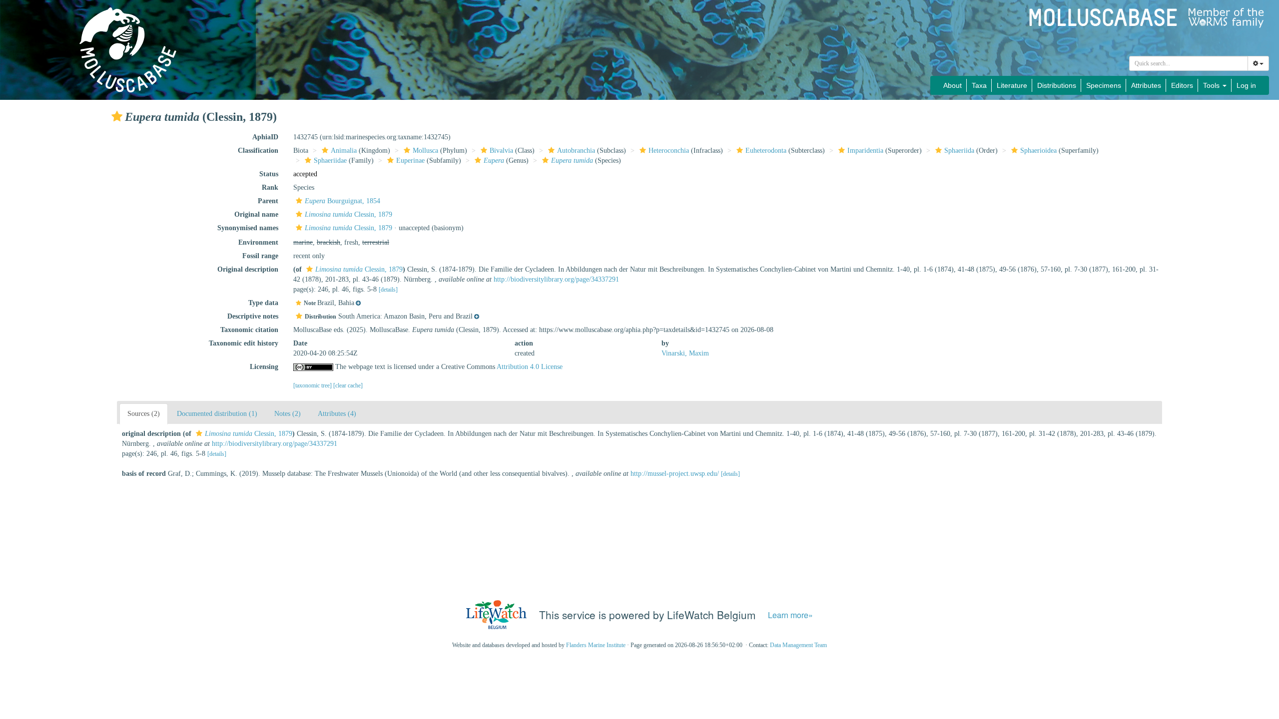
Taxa (979, 85)
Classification (258, 150)
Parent (268, 201)
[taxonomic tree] (313, 385)
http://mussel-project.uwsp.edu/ (675, 473)
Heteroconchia (668, 150)
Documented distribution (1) (217, 413)
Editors (1182, 85)
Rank (270, 187)
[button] (117, 116)
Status (268, 174)
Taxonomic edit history (243, 343)
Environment (258, 242)
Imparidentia (865, 150)
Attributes (1146, 85)
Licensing (264, 366)
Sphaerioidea (1038, 150)
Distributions (1056, 85)
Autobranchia (576, 150)
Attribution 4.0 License (530, 366)
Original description (247, 269)
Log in (1246, 85)
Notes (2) (287, 413)
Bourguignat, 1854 (342, 201)
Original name (256, 214)
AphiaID (265, 137)
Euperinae (410, 160)
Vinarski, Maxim (685, 353)
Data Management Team (798, 645)
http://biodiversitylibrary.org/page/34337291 (556, 279)
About (952, 85)
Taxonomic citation (249, 330)
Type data (263, 303)
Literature (1012, 85)
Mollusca (425, 150)
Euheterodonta (765, 150)
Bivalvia (501, 150)
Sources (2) (143, 413)
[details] (388, 289)
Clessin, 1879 (348, 214)
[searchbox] (1189, 63)
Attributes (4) (337, 413)
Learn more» (790, 615)
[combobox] (1188, 63)
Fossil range (260, 256)
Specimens (1103, 85)
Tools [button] (1212, 85)
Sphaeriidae (330, 160)
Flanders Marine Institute (596, 645)
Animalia (344, 150)
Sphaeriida (959, 150)
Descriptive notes (252, 316)
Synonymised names (247, 228)
